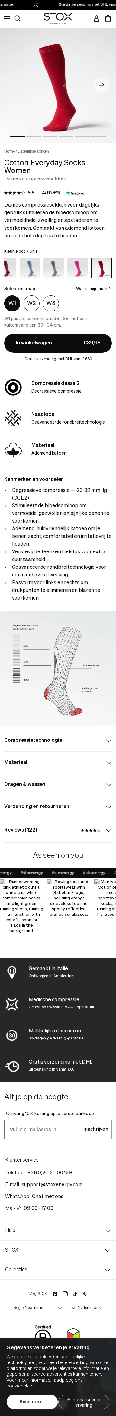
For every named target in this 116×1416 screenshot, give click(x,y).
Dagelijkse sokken (33, 151)
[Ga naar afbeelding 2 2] (33, 136)
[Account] (96, 18)
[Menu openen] (7, 18)
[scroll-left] (15, 267)
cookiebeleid (20, 1386)
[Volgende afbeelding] (102, 85)
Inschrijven (95, 1129)
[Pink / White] (77, 268)
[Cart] (108, 18)
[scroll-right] (100, 267)
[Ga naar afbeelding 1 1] (17, 136)
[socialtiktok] (75, 1294)
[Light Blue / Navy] (30, 268)
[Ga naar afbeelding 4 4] (66, 136)
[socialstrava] (85, 1293)
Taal (73, 1308)
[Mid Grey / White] (54, 268)
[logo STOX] (58, 18)
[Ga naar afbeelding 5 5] (82, 136)
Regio (19, 1308)
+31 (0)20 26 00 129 (49, 1173)
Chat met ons (47, 1196)
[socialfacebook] (54, 1293)
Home (9, 151)
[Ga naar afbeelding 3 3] (50, 136)
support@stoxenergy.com (52, 1185)
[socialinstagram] (65, 1293)
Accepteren (32, 1402)
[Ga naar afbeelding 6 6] (98, 136)
